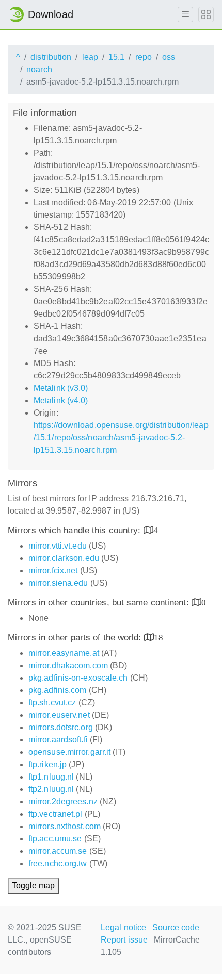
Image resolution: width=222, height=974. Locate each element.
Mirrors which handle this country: (76, 530)
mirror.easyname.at (63, 653)
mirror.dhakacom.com (68, 665)
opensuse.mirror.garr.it (69, 752)
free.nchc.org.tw (57, 863)
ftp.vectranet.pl (55, 814)
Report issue (124, 939)
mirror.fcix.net (53, 570)
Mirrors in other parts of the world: (76, 637)
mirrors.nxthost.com (64, 826)
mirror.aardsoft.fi (58, 739)
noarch (39, 69)
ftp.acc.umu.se (55, 838)
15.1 (116, 57)
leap (90, 57)
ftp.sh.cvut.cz (52, 702)
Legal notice (123, 927)
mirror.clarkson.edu (63, 558)
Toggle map (33, 885)
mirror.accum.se (57, 851)
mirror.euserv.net (59, 715)
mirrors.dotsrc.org (60, 727)
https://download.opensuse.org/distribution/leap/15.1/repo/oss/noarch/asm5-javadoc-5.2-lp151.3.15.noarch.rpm (121, 437)
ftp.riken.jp (47, 764)
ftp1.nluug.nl (51, 776)
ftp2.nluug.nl (51, 789)
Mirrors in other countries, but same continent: (100, 602)
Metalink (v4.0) (61, 400)
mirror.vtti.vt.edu (57, 545)
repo (143, 57)
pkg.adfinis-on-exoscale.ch (78, 677)
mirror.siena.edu (58, 583)
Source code (175, 927)
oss (168, 57)
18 (158, 637)
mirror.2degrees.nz (63, 801)
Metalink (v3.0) (61, 388)
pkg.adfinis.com (57, 690)
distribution (50, 57)
